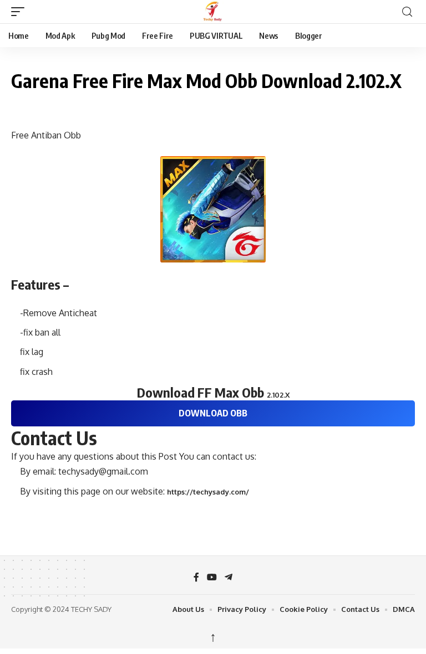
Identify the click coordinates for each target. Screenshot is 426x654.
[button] (20, 11)
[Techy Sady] (213, 11)
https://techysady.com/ (208, 491)
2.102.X (278, 394)
